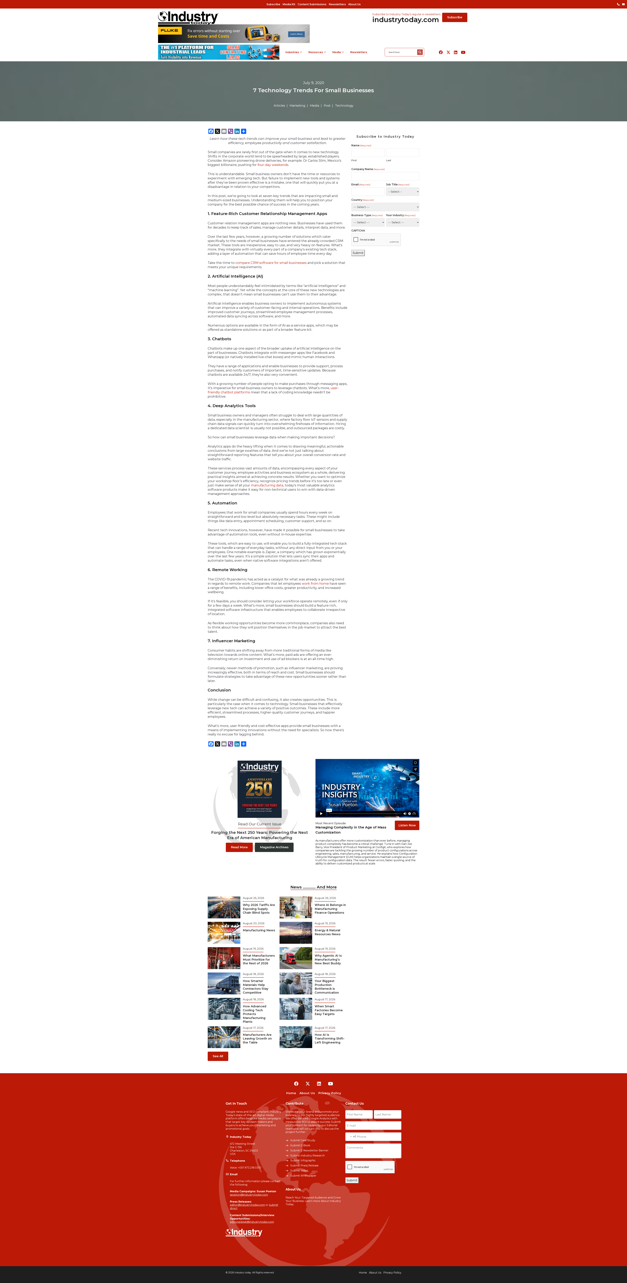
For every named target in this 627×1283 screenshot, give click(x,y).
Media (336, 52)
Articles (279, 105)
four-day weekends (272, 165)
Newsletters (337, 4)
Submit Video (299, 1170)
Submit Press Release (304, 1165)
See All (218, 1056)
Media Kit (289, 4)
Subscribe (273, 4)
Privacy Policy (329, 1093)
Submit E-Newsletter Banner (309, 1150)
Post (327, 105)
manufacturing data (267, 485)
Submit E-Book (300, 1145)
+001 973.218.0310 (249, 1167)
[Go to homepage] (188, 17)
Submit (358, 253)
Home (291, 1093)
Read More (239, 847)
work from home (315, 584)
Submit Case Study (302, 1140)
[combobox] (351, 1137)
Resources (315, 52)
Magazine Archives (274, 847)
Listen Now (407, 825)
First (354, 160)
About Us (354, 4)
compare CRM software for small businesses (271, 263)
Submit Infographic (303, 1160)
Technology (344, 105)
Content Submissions (312, 4)
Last (388, 160)
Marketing (297, 105)
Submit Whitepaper (303, 1175)
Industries (292, 52)
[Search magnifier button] (420, 52)
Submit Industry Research (307, 1155)
